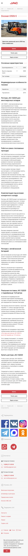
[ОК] (23, 433)
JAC (2, 8)
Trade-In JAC (10, 8)
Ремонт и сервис (6, 516)
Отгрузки (6, 533)
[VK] (14, 424)
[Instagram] (23, 424)
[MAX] (14, 433)
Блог (19, 530)
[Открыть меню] (2, 3)
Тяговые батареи (8, 472)
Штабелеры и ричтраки (8, 494)
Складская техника (8, 461)
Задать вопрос (14, 57)
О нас (13, 530)
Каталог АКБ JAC (6, 501)
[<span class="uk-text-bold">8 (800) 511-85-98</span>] (2, 464)
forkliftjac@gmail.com (10, 467)
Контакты (7, 456)
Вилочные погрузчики (7, 490)
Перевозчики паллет (7, 497)
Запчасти (4, 513)
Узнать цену (14, 53)
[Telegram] (5, 433)
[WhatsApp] (4, 447)
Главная (6, 530)
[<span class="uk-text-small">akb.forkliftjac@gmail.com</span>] (2, 478)
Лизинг (3, 520)
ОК (7, 551)
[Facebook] (5, 424)
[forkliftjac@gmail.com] (2, 467)
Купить (14, 48)
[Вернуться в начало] (14, 3)
